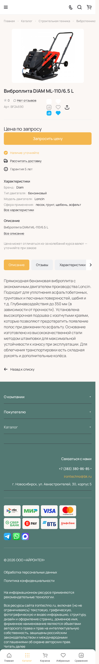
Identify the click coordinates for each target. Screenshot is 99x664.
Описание (17, 264)
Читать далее (14, 646)
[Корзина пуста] (89, 7)
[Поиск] (79, 7)
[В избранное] (58, 107)
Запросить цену (48, 138)
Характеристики (73, 264)
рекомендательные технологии (29, 597)
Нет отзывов (26, 100)
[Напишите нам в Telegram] (7, 537)
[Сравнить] (49, 107)
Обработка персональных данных (30, 572)
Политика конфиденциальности (29, 580)
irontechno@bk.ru (78, 476)
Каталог (11, 427)
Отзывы (42, 264)
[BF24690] (48, 56)
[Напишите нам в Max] (25, 537)
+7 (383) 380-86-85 (74, 468)
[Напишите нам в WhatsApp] (16, 537)
